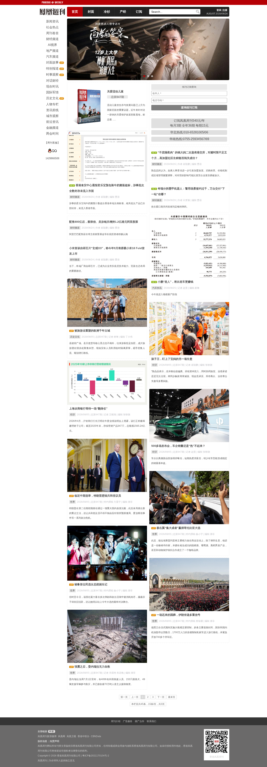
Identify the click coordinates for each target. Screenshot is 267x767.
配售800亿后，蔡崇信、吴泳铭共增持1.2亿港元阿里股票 (103, 221)
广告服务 (127, 721)
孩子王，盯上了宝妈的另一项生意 (171, 358)
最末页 (171, 697)
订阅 (139, 11)
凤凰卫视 (71, 736)
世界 (72, 502)
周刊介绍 (115, 721)
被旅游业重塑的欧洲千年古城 (92, 330)
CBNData (96, 736)
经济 (154, 365)
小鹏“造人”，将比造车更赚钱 (175, 281)
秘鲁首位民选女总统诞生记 (90, 584)
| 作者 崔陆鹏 (101, 197)
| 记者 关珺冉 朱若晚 (113, 672)
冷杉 (107, 11)
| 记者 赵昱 (182, 288)
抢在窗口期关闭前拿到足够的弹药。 (170, 206)
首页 (75, 11)
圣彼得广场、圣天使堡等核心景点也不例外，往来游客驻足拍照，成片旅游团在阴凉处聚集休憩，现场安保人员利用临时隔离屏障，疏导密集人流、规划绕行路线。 (107, 348)
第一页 (124, 697)
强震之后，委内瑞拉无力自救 (92, 666)
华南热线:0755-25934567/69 (189, 139)
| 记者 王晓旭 (110, 414)
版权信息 (42, 741)
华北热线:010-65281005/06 (189, 132)
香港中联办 (83, 736)
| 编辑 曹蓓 (114, 197)
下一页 (160, 697)
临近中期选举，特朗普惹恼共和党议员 (97, 495)
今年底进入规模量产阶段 (164, 294)
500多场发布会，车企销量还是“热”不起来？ (178, 445)
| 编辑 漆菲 (127, 502)
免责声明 (54, 741)
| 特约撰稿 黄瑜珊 (194, 621)
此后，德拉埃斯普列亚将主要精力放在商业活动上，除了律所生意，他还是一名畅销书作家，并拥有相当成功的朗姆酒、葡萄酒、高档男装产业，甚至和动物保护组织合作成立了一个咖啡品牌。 (189, 545)
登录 (219, 10)
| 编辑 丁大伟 (126, 336)
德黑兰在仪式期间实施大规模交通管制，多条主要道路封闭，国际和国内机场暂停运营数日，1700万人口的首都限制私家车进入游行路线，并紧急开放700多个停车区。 (189, 632)
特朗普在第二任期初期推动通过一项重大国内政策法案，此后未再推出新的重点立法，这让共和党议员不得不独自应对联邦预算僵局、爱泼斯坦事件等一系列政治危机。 (107, 513)
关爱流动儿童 (115, 91)
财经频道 (75, 197)
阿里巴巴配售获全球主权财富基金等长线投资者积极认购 (98, 234)
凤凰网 (61, 736)
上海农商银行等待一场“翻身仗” (88, 408)
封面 (91, 11)
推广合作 (139, 721)
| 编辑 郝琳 (193, 288)
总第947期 (117, 96)
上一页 (134, 697)
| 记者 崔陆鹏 (192, 365)
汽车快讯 (157, 288)
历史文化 (75, 336)
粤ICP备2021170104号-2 (95, 755)
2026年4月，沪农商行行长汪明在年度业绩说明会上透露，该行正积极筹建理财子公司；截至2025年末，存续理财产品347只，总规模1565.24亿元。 (107, 426)
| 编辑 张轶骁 (205, 365)
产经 (123, 11)
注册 (225, 10)
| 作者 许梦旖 (184, 200)
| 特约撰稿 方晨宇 (112, 502)
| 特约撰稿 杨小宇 (194, 534)
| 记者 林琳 (113, 336)
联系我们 (151, 721)
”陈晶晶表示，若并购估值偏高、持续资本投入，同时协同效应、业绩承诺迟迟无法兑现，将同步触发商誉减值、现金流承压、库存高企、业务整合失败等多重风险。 (189, 376)
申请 (51, 731)
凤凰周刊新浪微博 (47, 736)
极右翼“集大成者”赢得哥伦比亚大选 (178, 527)
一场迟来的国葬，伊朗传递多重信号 (178, 614)
